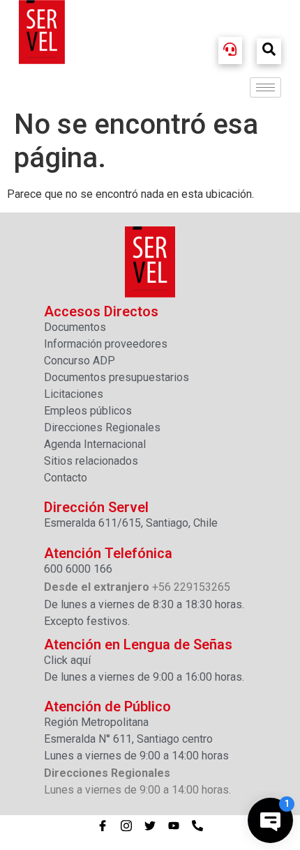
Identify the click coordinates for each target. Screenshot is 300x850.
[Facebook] (102, 825)
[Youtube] (173, 825)
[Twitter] (150, 825)
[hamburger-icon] (265, 87)
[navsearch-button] (269, 51)
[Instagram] (126, 825)
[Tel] (197, 825)
